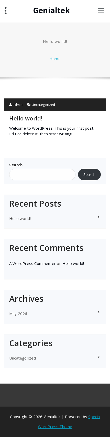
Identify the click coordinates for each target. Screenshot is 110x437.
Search (16, 164)
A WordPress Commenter (32, 263)
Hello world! (25, 118)
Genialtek (51, 10)
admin (17, 104)
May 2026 (18, 313)
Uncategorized (43, 104)
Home (55, 58)
